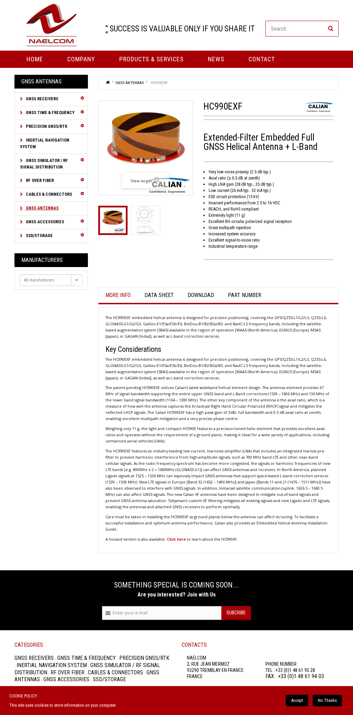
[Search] (331, 29)
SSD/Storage (39, 235)
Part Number (244, 295)
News (216, 59)
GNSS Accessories (44, 221)
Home (35, 59)
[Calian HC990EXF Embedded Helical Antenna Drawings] (145, 220)
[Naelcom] (51, 25)
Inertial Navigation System (44, 143)
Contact (262, 59)
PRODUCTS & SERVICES (151, 59)
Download (201, 295)
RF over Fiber (39, 180)
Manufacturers (42, 260)
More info (118, 295)
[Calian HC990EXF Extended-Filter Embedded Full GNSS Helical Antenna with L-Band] (113, 220)
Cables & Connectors (48, 194)
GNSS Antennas (42, 208)
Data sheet (159, 295)
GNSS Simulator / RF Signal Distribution (44, 164)
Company (81, 59)
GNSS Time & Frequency (49, 112)
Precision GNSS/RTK (46, 126)
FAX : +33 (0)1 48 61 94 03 (294, 676)
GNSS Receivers (41, 98)
